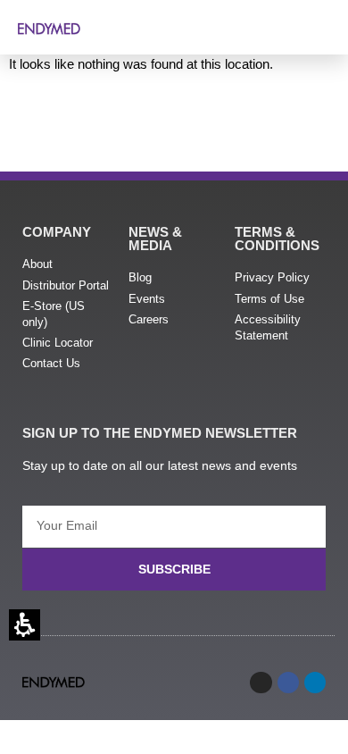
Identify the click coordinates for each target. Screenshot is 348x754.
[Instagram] (260, 682)
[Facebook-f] (288, 682)
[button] (321, 25)
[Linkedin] (315, 682)
